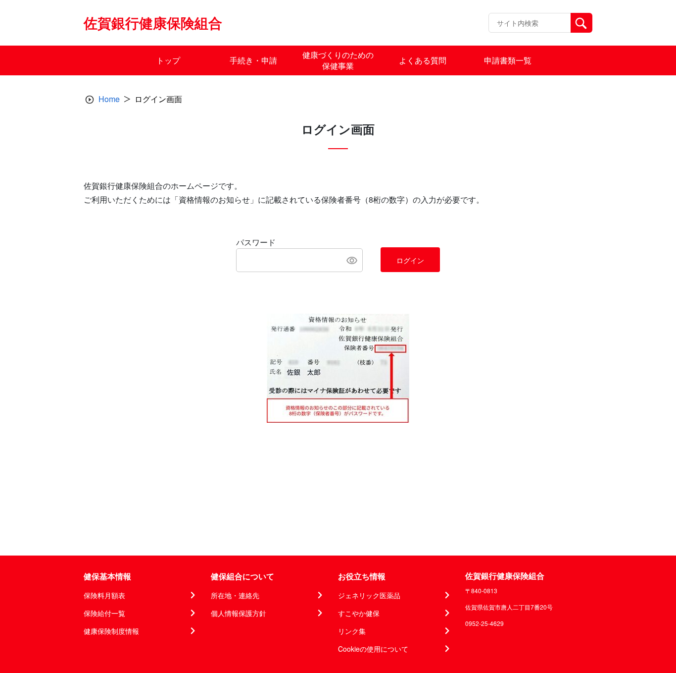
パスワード (256, 242)
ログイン (410, 260)
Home (109, 99)
